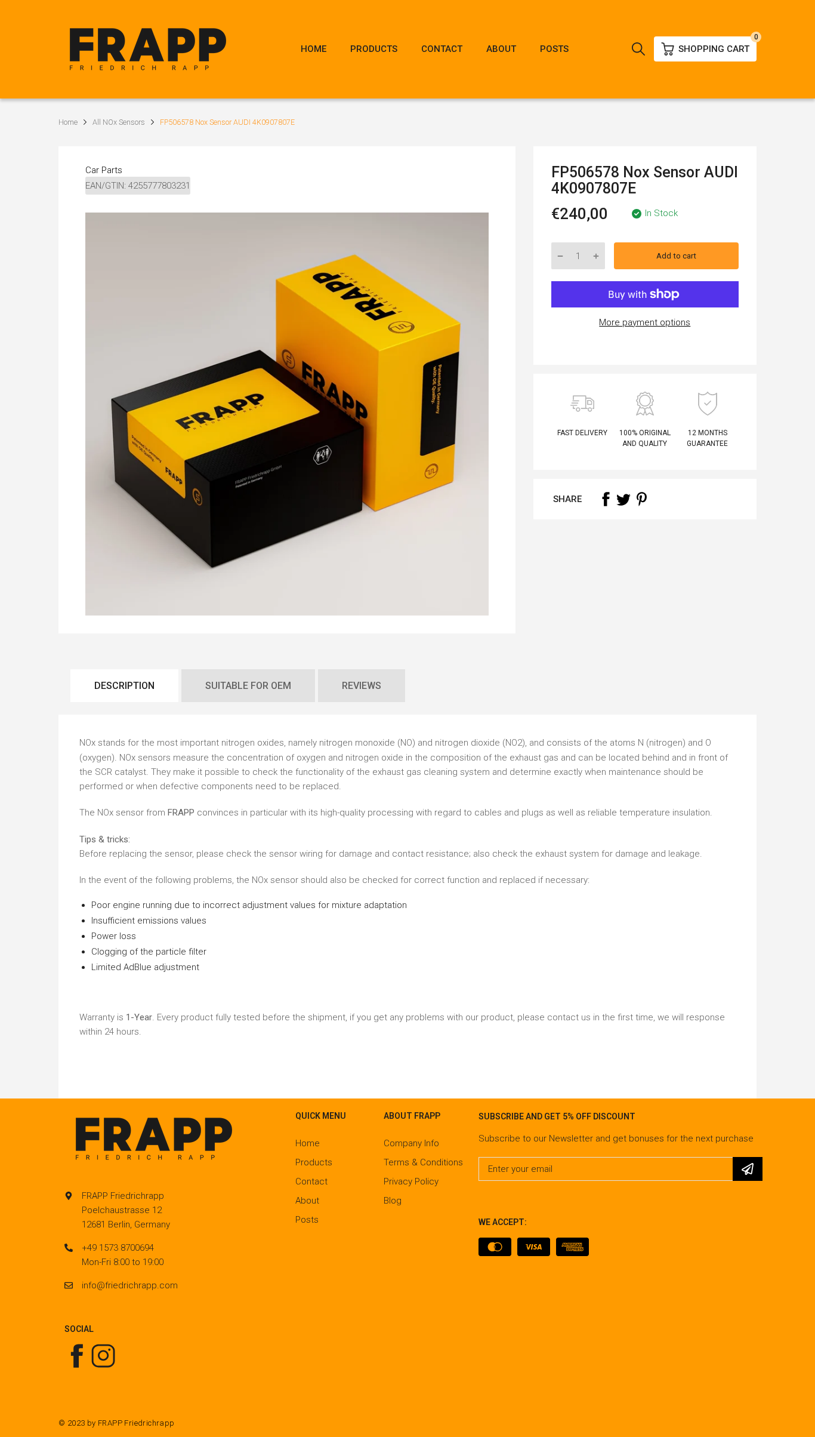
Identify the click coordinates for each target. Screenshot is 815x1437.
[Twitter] (623, 499)
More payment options (644, 322)
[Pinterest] (641, 499)
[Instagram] (103, 1356)
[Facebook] (605, 499)
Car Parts (103, 170)
